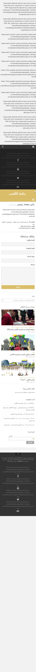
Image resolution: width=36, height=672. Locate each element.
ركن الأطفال (31, 327)
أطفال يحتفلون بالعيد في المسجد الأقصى (22, 354)
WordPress (20, 461)
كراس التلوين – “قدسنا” (27, 379)
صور (33, 352)
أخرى (33, 377)
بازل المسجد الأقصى (20, 403)
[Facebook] (18, 160)
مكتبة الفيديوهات (19, 327)
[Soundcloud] (18, 187)
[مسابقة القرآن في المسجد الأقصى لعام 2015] (18, 317)
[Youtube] (18, 169)
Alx (8, 461)
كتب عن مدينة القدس (25, 377)
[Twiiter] (18, 178)
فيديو (26, 327)
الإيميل (21, 436)
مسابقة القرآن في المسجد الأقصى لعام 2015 (21, 329)
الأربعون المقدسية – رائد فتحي (13, 425)
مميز (13, 327)
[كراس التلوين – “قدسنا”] (18, 368)
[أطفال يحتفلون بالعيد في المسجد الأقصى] (18, 342)
